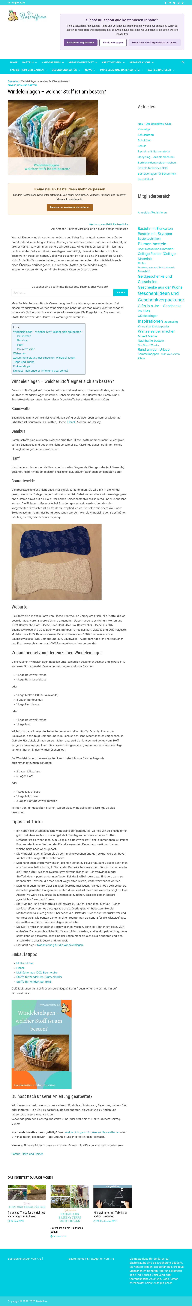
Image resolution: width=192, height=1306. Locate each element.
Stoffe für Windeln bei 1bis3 (33, 981)
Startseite (13, 81)
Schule (142, 145)
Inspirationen (150, 321)
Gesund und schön (64, 69)
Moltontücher (25, 963)
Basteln (28, 62)
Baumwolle (24, 336)
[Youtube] (170, 2)
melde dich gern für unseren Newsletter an (92, 1132)
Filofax (142, 263)
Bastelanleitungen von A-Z (24, 1258)
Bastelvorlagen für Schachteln (157, 173)
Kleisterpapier (160, 326)
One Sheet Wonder (148, 345)
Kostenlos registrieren (80, 42)
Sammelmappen (148, 354)
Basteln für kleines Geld (153, 168)
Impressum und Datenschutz (120, 69)
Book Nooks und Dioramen (155, 249)
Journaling (171, 321)
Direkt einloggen (113, 42)
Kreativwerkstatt (81, 62)
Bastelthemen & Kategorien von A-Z (91, 1258)
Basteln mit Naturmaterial (154, 151)
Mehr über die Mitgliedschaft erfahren (154, 42)
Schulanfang (146, 134)
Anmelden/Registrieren (152, 212)
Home (14, 62)
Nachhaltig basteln (151, 340)
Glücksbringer (148, 316)
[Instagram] (179, 2)
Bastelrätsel (145, 179)
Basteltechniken (149, 238)
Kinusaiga (144, 129)
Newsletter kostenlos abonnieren (69, 207)
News (88, 69)
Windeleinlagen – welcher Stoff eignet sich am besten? (47, 331)
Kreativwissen (112, 62)
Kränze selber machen (157, 331)
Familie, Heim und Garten (27, 69)
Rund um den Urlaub (154, 349)
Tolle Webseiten (170, 354)
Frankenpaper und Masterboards (156, 267)
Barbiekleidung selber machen (157, 162)
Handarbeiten (51, 62)
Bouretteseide (26, 349)
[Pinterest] (174, 2)
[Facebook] (166, 2)
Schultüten (145, 140)
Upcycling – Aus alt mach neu (156, 157)
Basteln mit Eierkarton (155, 228)
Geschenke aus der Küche (160, 287)
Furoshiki (144, 271)
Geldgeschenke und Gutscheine (155, 279)
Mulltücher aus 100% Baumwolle (36, 972)
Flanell (71, 422)
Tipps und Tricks (23, 361)
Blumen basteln (152, 243)
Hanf (20, 344)
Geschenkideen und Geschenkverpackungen (163, 296)
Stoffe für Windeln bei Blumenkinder (39, 977)
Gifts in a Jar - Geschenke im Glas (160, 308)
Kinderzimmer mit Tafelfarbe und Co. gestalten (110, 1214)
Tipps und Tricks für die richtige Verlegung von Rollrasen (26, 1214)
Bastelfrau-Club (159, 69)
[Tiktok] (182, 2)
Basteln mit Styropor (155, 234)
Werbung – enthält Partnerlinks (108, 224)
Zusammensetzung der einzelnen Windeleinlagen (44, 357)
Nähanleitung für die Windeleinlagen (60, 945)
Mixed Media (147, 336)
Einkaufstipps (21, 366)
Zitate (141, 358)
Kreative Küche (139, 62)
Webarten (19, 353)
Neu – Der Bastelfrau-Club (154, 123)
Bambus (22, 340)
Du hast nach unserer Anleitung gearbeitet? (40, 370)
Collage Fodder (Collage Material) (157, 256)
